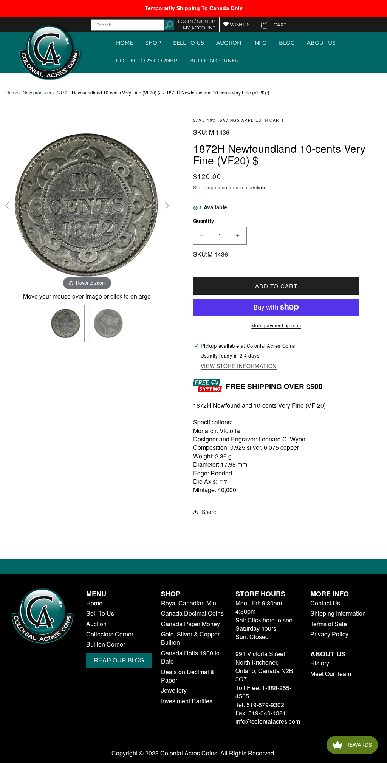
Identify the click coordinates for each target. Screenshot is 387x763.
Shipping (203, 187)
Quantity (203, 220)
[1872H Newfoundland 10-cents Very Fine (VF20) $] (66, 323)
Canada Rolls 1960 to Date (190, 657)
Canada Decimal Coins (192, 613)
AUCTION (228, 42)
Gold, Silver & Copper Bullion (190, 638)
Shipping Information (338, 613)
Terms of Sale (328, 624)
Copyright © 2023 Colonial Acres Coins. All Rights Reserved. (193, 753)
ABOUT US (321, 42)
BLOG (287, 42)
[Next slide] (166, 205)
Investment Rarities (186, 701)
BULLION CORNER (214, 60)
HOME (124, 42)
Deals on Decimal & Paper (188, 676)
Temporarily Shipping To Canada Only (194, 8)
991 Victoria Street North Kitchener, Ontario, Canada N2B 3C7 (264, 666)
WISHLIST (240, 24)
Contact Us (325, 603)
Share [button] (209, 511)
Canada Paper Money (190, 624)
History (319, 663)
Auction (96, 624)
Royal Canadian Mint (189, 603)
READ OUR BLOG (119, 660)
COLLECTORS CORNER (146, 60)
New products (37, 92)
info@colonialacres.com (267, 721)
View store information (239, 366)
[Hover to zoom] (87, 204)
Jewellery (174, 690)
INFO (260, 42)
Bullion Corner (105, 644)
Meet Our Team (330, 674)
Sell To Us (100, 613)
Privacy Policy (329, 634)
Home (12, 93)
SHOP (153, 42)
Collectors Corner (109, 634)
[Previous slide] (7, 205)
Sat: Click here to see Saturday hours (264, 624)
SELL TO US (188, 42)
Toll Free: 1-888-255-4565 (263, 691)
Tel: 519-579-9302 (259, 704)
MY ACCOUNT (199, 28)
